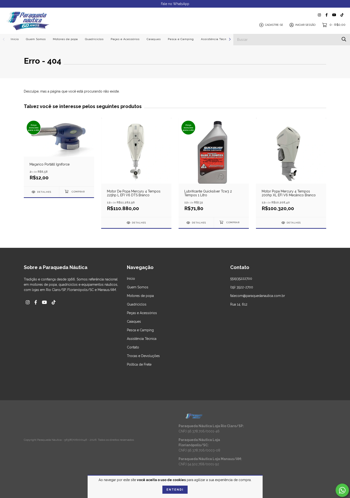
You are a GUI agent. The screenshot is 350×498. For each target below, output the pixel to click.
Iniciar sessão (305, 24)
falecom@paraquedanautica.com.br (257, 296)
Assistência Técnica (216, 39)
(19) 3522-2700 (241, 287)
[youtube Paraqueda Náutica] (334, 15)
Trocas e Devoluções (143, 356)
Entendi (175, 489)
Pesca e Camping (181, 39)
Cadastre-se (274, 24)
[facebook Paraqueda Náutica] (327, 15)
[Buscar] (344, 39)
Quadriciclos (94, 39)
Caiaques (154, 39)
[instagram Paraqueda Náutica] (319, 15)
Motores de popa (65, 39)
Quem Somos (36, 39)
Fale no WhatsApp (175, 4)
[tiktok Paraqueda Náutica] (342, 15)
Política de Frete (139, 364)
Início (15, 39)
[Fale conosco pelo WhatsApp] (342, 490)
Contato (133, 347)
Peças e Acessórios (125, 39)
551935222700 (241, 278)
